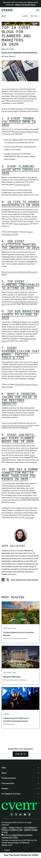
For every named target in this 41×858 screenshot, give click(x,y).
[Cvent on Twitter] (16, 814)
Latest (25, 16)
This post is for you (22, 184)
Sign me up (20, 754)
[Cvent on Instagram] (29, 814)
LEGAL (4, 827)
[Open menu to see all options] (37, 10)
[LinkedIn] (3, 580)
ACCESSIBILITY (30, 827)
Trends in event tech (12, 153)
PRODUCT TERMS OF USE (12, 830)
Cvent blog (29, 517)
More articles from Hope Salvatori (24, 580)
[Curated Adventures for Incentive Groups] (20, 613)
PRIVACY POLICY (15, 827)
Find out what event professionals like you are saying (19, 273)
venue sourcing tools (21, 223)
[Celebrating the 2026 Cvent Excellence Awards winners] (20, 698)
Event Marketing (15, 52)
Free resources (8, 783)
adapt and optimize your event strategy (17, 425)
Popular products (9, 778)
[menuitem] (25, 16)
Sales (4, 768)
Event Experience (30, 52)
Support (5, 788)
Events (4, 52)
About (4, 773)
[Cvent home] (8, 10)
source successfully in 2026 (17, 233)
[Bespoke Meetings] (20, 657)
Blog (4, 16)
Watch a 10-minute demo (25, 4)
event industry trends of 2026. (26, 131)
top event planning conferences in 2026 (20, 303)
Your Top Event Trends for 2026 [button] (21, 855)
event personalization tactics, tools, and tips (20, 385)
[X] (7, 580)
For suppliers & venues (11, 794)
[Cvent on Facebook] (11, 814)
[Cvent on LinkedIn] (20, 814)
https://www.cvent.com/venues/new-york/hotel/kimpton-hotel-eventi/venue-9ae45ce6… (20, 24)
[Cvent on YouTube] (25, 814)
